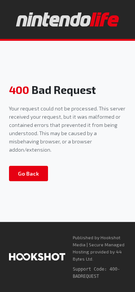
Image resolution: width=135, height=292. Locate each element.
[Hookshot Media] (37, 257)
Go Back (28, 173)
